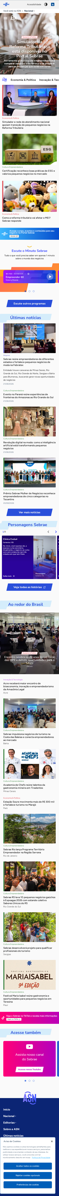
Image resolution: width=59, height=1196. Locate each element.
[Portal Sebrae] (7, 4)
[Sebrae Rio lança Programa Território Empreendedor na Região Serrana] (29, 829)
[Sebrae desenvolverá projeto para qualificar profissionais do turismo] (29, 927)
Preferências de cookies (28, 1185)
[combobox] (29, 11)
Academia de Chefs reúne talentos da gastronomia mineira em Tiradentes (24, 786)
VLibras (53, 4)
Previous (48, 532)
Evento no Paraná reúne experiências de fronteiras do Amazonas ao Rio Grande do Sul (28, 396)
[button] (25, 291)
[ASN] (29, 1098)
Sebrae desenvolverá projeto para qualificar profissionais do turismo (27, 949)
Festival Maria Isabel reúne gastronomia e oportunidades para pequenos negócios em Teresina (27, 998)
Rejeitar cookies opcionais (28, 1175)
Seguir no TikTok (12, 1019)
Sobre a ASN (11, 1129)
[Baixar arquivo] (28, 273)
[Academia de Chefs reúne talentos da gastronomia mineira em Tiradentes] (29, 764)
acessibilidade (34, 4)
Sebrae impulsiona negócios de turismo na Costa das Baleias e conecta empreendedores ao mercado (28, 737)
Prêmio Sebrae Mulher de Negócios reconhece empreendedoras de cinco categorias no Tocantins (29, 496)
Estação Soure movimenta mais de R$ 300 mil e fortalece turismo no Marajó (28, 803)
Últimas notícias (13, 1135)
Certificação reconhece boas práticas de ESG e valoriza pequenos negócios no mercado (28, 172)
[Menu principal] (5, 18)
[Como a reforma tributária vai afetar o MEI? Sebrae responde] (29, 196)
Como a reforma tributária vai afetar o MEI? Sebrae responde (26, 219)
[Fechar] (52, 1141)
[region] (27, 1165)
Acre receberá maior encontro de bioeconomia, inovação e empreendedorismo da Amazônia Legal (28, 686)
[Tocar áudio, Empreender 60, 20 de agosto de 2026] (50, 276)
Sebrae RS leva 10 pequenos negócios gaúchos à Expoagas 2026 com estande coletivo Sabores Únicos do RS (29, 900)
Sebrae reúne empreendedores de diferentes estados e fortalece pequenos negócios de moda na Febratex (28, 362)
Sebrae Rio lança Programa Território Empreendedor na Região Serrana (23, 851)
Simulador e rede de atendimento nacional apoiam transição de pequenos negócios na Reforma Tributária (26, 124)
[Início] (13, 18)
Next (56, 532)
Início (6, 1109)
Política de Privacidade (41, 1157)
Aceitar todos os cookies (27, 1166)
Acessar (13, 236)
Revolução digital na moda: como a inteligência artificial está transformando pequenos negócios (29, 445)
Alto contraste (46, 4)
